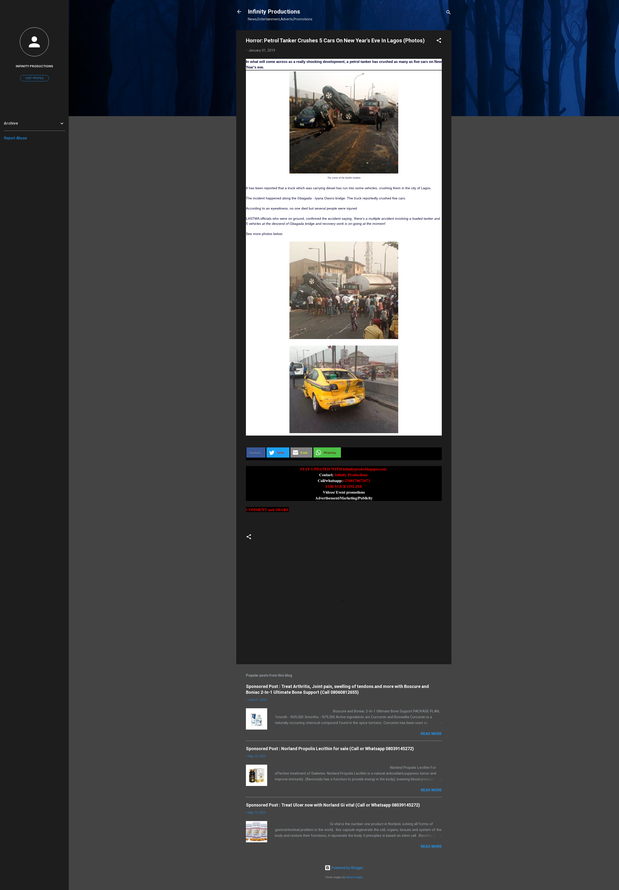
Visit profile (34, 78)
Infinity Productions (274, 11)
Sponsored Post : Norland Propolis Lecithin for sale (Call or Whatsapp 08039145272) (330, 748)
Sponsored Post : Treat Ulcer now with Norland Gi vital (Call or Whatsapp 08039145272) (333, 804)
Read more (431, 734)
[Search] (448, 13)
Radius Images (354, 877)
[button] (439, 41)
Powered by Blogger (347, 868)
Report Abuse (15, 138)
